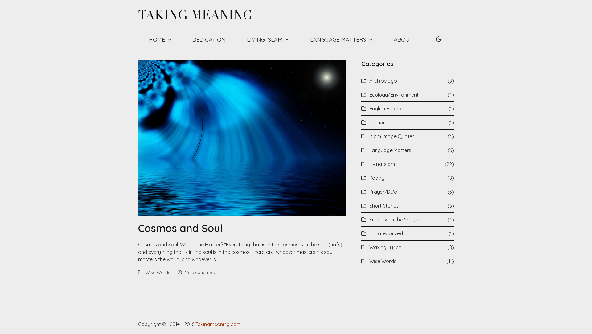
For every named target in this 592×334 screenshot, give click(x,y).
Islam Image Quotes (392, 136)
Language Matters (390, 150)
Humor (377, 122)
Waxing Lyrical (385, 247)
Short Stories (384, 206)
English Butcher (386, 108)
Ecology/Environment (394, 95)
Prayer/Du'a (383, 192)
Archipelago (383, 81)
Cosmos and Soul (180, 228)
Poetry (376, 178)
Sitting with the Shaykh (395, 219)
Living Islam (382, 164)
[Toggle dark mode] (439, 39)
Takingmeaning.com (218, 324)
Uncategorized (386, 233)
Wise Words (158, 272)
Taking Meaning (195, 15)
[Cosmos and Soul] (242, 137)
